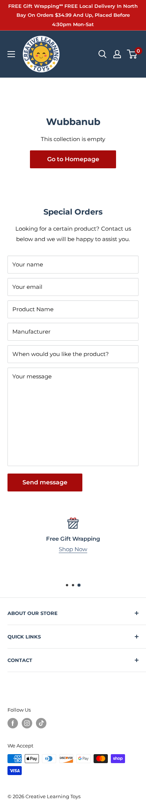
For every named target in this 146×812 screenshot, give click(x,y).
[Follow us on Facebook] (12, 723)
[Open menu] (11, 54)
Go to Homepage (73, 159)
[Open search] (102, 54)
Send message (44, 482)
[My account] (117, 54)
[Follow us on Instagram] (27, 723)
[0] (132, 54)
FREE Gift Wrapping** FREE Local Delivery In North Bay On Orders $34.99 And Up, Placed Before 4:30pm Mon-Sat (73, 15)
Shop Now (73, 549)
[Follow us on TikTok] (41, 723)
